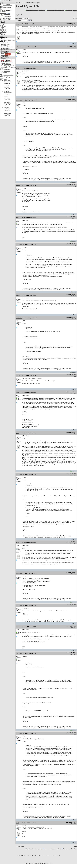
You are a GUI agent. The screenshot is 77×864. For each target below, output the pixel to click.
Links (1, 15)
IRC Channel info (4, 10)
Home (1, 2)
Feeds (1, 3)
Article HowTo (3, 76)
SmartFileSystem (36, 2)
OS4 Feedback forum (6, 38)
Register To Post (20, 846)
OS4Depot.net (3, 18)
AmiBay (2, 29)
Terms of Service (4, 71)
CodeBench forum (5, 48)
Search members (4, 80)
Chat (1, 9)
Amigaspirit (3, 26)
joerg (17, 24)
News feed (2, 4)
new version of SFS (34, 26)
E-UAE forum (4, 52)
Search (1, 78)
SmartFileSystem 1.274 (27, 6)
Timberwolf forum (5, 63)
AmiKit (2, 28)
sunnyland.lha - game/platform (7, 102)
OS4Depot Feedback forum (8, 40)
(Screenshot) (36, 424)
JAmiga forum (4, 56)
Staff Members (3, 72)
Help (1, 74)
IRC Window (3, 11)
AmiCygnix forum (5, 42)
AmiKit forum (4, 45)
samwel (18, 185)
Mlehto (18, 295)
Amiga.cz (2, 34)
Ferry (17, 392)
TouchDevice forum (6, 64)
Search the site (3, 79)
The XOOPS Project (48, 863)
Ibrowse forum (4, 55)
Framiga (18, 375)
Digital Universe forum (6, 49)
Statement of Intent (4, 70)
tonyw (17, 217)
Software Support (27, 2)
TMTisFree (19, 46)
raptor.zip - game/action (6, 97)
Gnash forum (4, 53)
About (1, 68)
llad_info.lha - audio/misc (7, 86)
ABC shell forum (5, 44)
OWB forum (4, 59)
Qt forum (3, 60)
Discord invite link (4, 14)
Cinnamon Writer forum (7, 47)
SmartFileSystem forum (7, 61)
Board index (18, 2)
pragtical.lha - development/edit (8, 92)
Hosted (1, 36)
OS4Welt (2, 21)
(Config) (35, 426)
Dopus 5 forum (5, 51)
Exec (1, 33)
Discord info (3, 13)
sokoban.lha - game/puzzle (7, 108)
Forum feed (3, 6)
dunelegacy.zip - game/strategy (7, 113)
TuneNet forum (5, 65)
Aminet (2, 25)
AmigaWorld (3, 32)
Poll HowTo (3, 75)
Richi (17, 823)
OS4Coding (3, 30)
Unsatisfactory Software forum (8, 67)
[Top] (73, 43)
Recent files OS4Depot (5, 7)
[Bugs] (9, 18)
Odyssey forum (5, 57)
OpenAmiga (3, 19)
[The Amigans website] (6, 0)
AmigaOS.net (3, 23)
